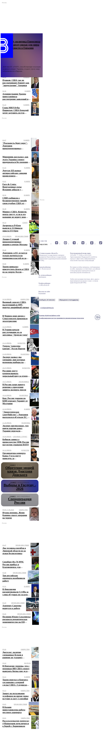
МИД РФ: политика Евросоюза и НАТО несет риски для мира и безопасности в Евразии (21, 44)
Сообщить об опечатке (47, 300)
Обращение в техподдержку (69, 300)
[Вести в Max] (65, 242)
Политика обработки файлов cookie (49, 315)
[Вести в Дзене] (56, 242)
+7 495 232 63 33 (43, 285)
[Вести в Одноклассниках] (91, 242)
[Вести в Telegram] (74, 242)
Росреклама (41, 293)
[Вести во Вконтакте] (83, 242)
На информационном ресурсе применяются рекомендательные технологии (61, 318)
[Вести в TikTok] (100, 242)
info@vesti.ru (42, 277)
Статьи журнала (47, 308)
